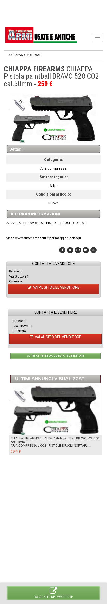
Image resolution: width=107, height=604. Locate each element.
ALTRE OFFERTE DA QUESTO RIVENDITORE (55, 355)
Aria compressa (53, 168)
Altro (54, 186)
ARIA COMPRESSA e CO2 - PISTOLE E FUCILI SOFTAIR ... (50, 446)
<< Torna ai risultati (24, 55)
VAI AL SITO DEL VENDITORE (55, 287)
